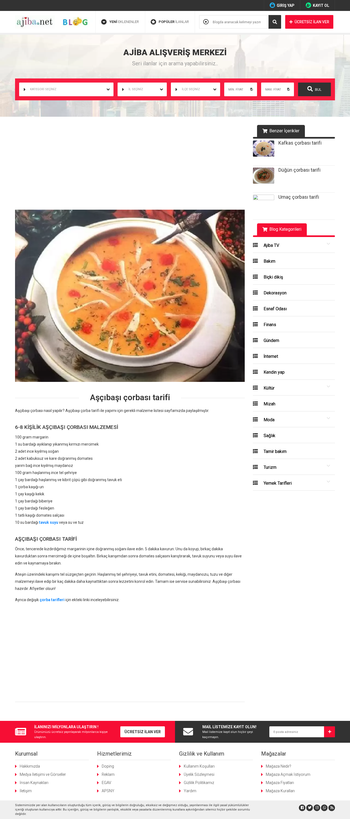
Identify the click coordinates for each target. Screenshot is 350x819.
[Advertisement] (130, 166)
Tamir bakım (274, 451)
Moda (268, 419)
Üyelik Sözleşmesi (199, 774)
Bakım (268, 261)
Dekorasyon (274, 293)
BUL (318, 89)
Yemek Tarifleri (277, 483)
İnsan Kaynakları (34, 782)
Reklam (108, 774)
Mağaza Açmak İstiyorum (288, 774)
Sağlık (268, 435)
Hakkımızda (30, 766)
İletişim (26, 791)
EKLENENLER (124, 22)
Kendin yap (273, 372)
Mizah (268, 403)
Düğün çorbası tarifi (299, 170)
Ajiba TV (270, 245)
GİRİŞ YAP (285, 5)
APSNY (108, 791)
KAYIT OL (321, 5)
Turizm (269, 467)
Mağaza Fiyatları (280, 782)
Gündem (270, 340)
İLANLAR (174, 22)
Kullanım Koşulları (199, 766)
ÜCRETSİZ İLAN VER (311, 22)
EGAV (106, 782)
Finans (269, 324)
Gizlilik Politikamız (199, 782)
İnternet (270, 356)
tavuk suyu (48, 522)
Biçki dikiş (272, 277)
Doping (108, 766)
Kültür (268, 388)
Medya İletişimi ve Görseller (43, 774)
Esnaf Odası (274, 308)
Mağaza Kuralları (280, 791)
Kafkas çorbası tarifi (300, 143)
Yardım (190, 791)
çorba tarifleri (52, 600)
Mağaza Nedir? (278, 766)
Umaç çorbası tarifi (298, 197)
